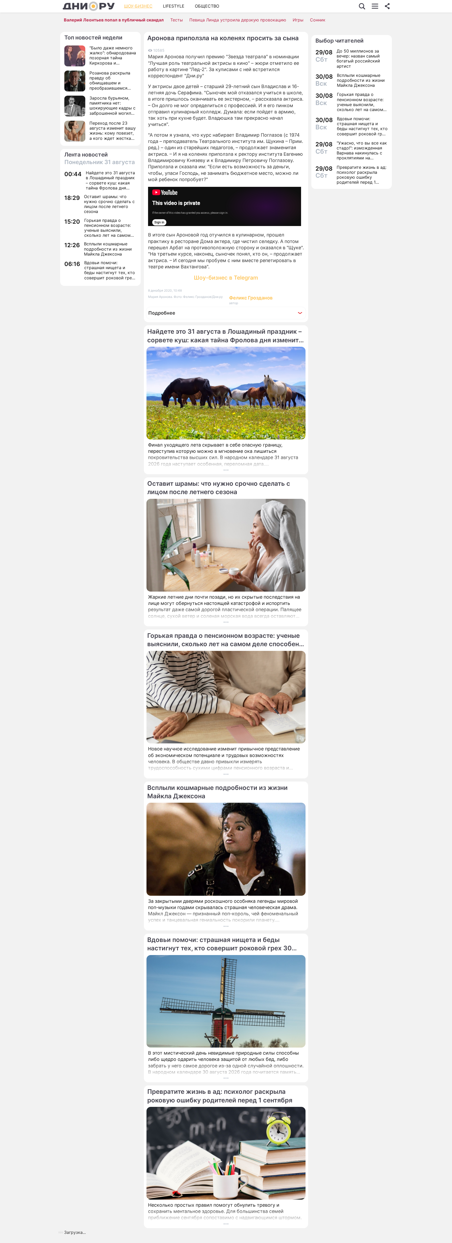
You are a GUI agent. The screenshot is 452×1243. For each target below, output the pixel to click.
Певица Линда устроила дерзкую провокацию (237, 19)
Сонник (317, 19)
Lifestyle (173, 6)
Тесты (176, 19)
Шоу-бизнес (138, 6)
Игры (298, 19)
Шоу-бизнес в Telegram (226, 277)
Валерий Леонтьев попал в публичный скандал (114, 19)
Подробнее (161, 313)
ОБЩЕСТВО (207, 6)
